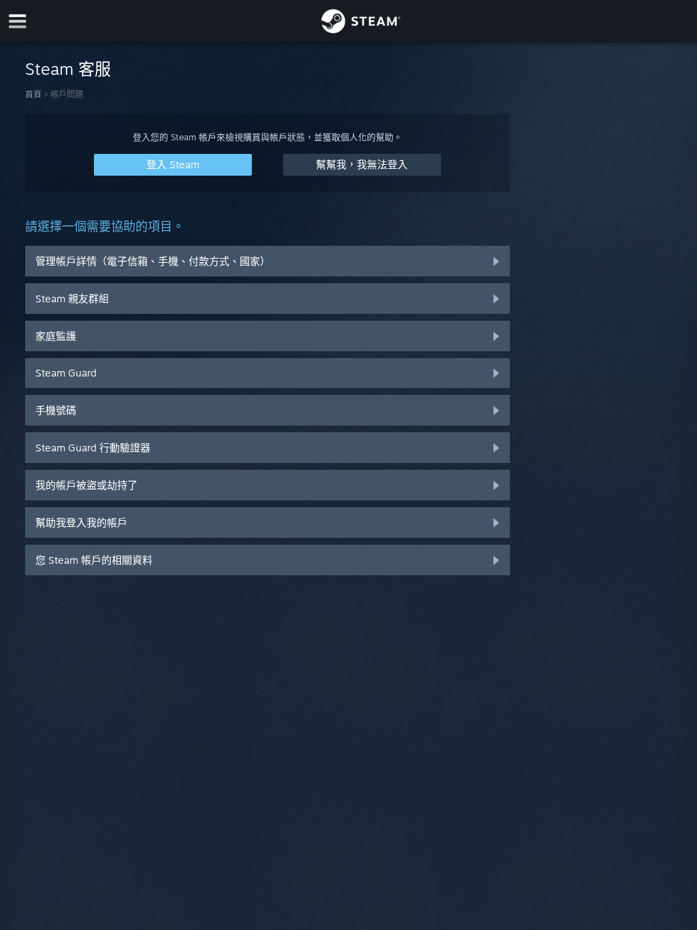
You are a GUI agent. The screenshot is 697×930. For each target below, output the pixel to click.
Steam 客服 (68, 69)
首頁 (33, 94)
